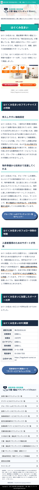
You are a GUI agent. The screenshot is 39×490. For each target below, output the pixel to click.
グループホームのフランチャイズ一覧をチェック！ (18, 215)
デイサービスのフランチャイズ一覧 (13, 401)
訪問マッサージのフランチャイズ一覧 (14, 411)
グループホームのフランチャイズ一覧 (14, 406)
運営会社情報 (5, 461)
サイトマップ (5, 466)
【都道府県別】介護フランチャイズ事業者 (15, 456)
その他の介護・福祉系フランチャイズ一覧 (15, 436)
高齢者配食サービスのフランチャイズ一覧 (15, 416)
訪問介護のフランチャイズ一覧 (11, 396)
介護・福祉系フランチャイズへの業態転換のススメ (18, 446)
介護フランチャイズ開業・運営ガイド (14, 451)
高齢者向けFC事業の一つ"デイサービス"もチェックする (18, 369)
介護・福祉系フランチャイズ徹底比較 (14, 441)
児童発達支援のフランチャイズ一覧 (13, 431)
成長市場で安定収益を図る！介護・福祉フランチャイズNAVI (19, 2)
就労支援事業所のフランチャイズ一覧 (14, 421)
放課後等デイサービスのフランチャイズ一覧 (16, 426)
